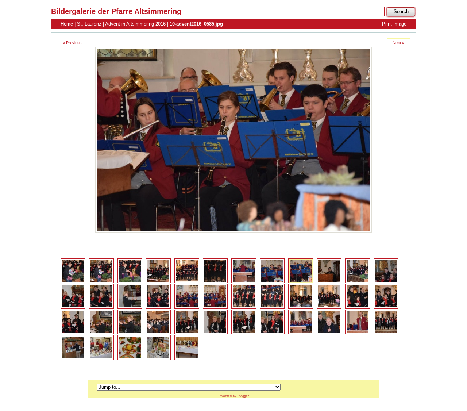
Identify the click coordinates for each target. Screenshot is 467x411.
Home (67, 24)
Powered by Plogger (234, 396)
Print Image (394, 24)
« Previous (72, 43)
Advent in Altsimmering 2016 (135, 24)
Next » (398, 43)
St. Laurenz (89, 24)
